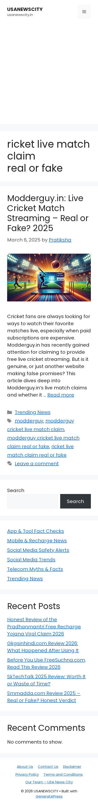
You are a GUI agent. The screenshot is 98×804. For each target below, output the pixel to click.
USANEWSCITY (25, 9)
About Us (25, 766)
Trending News (32, 412)
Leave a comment (37, 463)
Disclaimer (72, 766)
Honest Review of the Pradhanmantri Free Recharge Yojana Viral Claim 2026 (44, 626)
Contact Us (48, 766)
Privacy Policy (27, 774)
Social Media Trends (31, 559)
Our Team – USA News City (49, 782)
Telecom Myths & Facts (35, 569)
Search (15, 490)
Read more (60, 395)
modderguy (29, 420)
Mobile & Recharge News (37, 540)
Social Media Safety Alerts (38, 550)
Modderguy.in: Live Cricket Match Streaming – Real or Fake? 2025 (47, 213)
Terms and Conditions (63, 774)
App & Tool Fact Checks (35, 531)
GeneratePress (49, 796)
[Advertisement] (49, 75)
